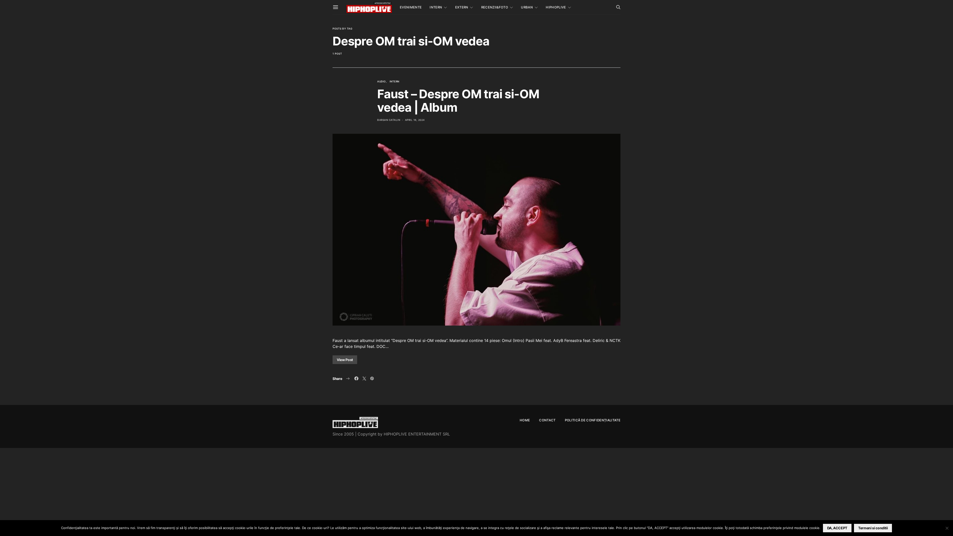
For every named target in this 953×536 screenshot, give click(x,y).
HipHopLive (556, 7)
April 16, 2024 (415, 119)
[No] (946, 528)
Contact (547, 420)
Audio (381, 81)
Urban (527, 7)
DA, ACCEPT (837, 528)
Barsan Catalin (388, 119)
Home (525, 420)
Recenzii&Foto (494, 7)
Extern (461, 7)
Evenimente (411, 7)
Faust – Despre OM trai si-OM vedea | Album (458, 101)
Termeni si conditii (873, 528)
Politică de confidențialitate (592, 420)
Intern (436, 7)
